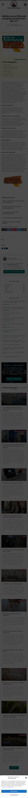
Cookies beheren (14, 795)
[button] (26, 777)
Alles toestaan (14, 791)
